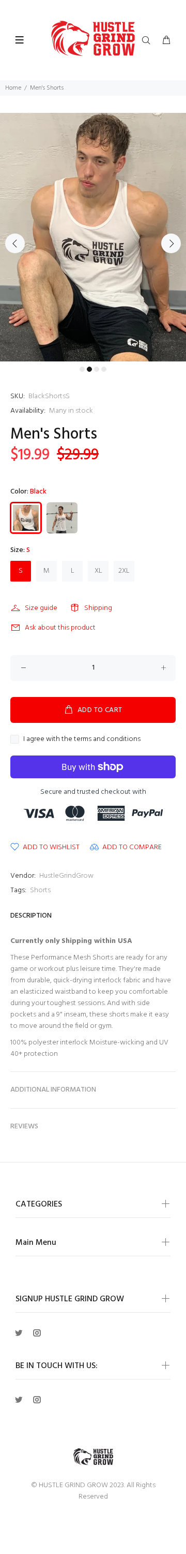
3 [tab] (96, 369)
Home (13, 88)
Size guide (41, 608)
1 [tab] (82, 369)
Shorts (40, 890)
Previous (15, 243)
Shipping (98, 608)
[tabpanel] (93, 237)
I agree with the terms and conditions (82, 739)
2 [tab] (89, 369)
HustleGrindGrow (66, 876)
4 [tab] (103, 369)
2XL (124, 571)
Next (171, 243)
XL (98, 571)
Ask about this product (60, 628)
